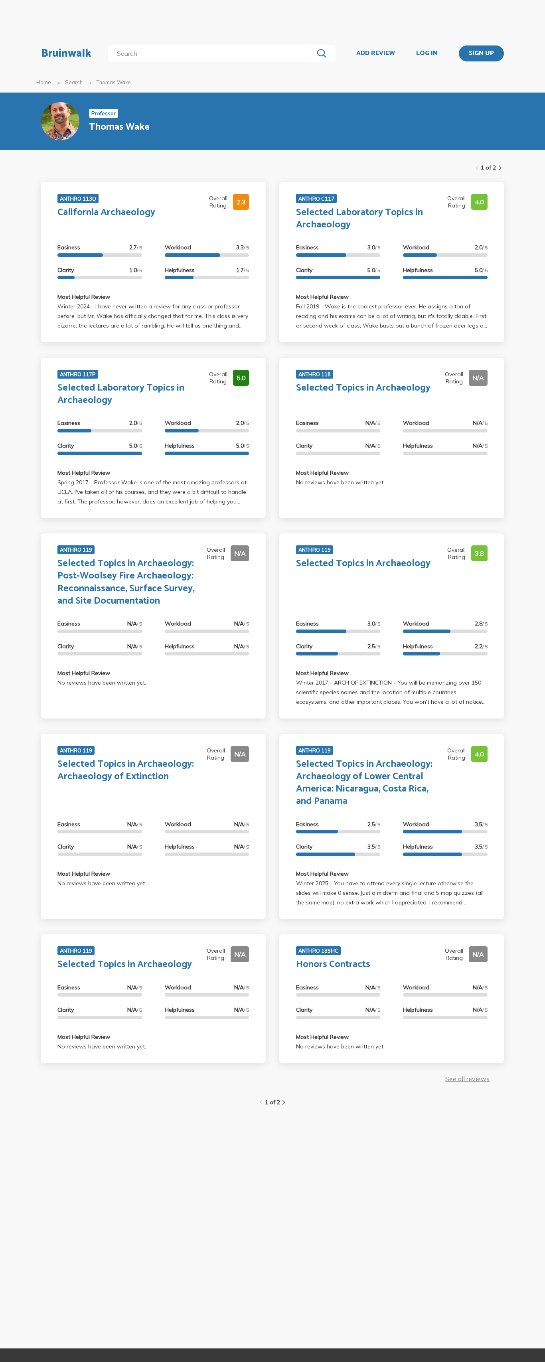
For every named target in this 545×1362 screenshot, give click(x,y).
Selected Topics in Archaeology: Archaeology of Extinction (125, 770)
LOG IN (427, 53)
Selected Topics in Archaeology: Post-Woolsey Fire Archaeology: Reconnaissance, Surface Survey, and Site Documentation (126, 582)
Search (74, 82)
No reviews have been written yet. (340, 482)
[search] (212, 53)
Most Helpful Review (83, 296)
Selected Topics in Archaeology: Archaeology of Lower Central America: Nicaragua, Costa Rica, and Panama (364, 782)
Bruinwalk (66, 53)
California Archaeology (106, 212)
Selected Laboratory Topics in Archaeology (359, 219)
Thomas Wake (114, 82)
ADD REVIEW (375, 53)
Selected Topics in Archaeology (363, 388)
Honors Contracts (333, 964)
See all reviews (467, 1079)
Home (43, 82)
